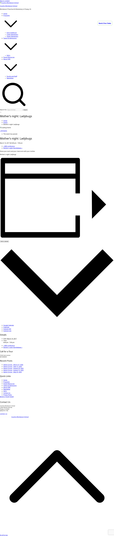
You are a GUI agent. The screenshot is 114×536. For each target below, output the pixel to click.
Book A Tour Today (105, 23)
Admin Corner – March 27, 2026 (13, 365)
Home (5, 14)
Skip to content (5, 1)
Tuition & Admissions (10, 386)
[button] (10, 31)
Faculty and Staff (12, 76)
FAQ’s (8, 55)
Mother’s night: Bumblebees (12, 148)
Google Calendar (8, 325)
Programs (6, 382)
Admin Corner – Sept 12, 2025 (12, 366)
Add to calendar (4, 241)
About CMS (6, 387)
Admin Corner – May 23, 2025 (12, 372)
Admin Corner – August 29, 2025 (13, 368)
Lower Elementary (12, 34)
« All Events (3, 131)
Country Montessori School (8, 6)
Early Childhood (12, 33)
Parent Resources (9, 57)
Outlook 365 (7, 329)
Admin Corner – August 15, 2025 (13, 370)
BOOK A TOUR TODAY (7, 397)
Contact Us (6, 393)
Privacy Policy (7, 395)
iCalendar (6, 327)
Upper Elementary (12, 36)
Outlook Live (7, 331)
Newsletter (10, 78)
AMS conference (9, 146)
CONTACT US (3, 414)
